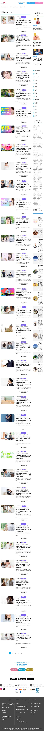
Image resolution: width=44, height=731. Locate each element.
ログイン (29, 669)
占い (40, 163)
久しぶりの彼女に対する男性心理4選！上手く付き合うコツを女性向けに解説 (23, 439)
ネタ (34, 147)
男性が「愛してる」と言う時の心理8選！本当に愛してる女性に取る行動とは (23, 548)
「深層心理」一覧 (22, 7)
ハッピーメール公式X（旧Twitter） (36, 703)
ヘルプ (3, 721)
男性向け (26, 73)
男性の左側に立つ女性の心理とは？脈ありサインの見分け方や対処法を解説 (23, 241)
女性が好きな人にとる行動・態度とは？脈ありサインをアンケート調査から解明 (23, 204)
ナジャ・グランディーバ (37, 145)
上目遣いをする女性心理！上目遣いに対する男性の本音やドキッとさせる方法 (23, 312)
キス (34, 138)
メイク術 (35, 156)
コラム (36, 73)
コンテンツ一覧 (32, 712)
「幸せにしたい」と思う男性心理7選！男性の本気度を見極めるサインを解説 (23, 457)
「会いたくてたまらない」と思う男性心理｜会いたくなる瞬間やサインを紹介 (23, 475)
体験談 (35, 161)
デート (41, 143)
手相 (34, 177)
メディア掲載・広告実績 (20, 721)
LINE (34, 125)
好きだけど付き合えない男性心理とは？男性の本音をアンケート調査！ (23, 132)
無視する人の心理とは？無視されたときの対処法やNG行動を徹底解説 (23, 276)
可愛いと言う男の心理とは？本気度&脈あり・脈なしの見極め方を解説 (23, 366)
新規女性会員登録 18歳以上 (6, 716)
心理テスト (39, 172)
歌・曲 (35, 181)
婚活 (36, 86)
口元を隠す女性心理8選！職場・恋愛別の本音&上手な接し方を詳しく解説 (23, 77)
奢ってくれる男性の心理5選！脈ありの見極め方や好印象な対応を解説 (23, 511)
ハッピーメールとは (5, 707)
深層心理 (23, 35)
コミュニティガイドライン (20, 712)
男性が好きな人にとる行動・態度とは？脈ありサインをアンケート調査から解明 (23, 294)
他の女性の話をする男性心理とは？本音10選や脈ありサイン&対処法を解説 (23, 22)
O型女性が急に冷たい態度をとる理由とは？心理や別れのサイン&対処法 (23, 584)
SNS (38, 125)
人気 (41, 159)
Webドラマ (35, 127)
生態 (22, 146)
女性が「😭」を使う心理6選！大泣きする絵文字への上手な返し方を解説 (23, 331)
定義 (36, 90)
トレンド (37, 77)
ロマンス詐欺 (36, 159)
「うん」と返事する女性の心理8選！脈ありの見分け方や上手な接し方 (23, 639)
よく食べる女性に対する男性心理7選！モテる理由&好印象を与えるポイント (23, 59)
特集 (36, 109)
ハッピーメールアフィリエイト (35, 710)
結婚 (34, 193)
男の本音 (26, 37)
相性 (40, 188)
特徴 (36, 106)
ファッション (36, 152)
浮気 (39, 181)
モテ (17, 55)
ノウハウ (39, 147)
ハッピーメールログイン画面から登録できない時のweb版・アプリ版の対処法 (37, 29)
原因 (17, 272)
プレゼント (35, 154)
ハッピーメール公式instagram (35, 705)
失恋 (36, 83)
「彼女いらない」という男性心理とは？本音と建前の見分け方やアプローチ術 (23, 420)
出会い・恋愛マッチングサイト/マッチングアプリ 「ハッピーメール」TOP (8, 704)
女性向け (18, 37)
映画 (38, 179)
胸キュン (39, 193)
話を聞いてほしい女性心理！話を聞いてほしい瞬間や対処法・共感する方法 (23, 620)
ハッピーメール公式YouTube (34, 706)
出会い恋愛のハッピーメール (6, 7)
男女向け (25, 272)
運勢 (38, 199)
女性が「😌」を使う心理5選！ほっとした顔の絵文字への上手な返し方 (23, 259)
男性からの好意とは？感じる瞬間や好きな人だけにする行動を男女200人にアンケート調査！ (23, 150)
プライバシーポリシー (19, 705)
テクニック (18, 219)
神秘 (36, 112)
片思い (36, 103)
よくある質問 (4, 712)
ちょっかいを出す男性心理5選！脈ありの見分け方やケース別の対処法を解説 (23, 186)
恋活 (36, 96)
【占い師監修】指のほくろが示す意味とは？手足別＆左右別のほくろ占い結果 (37, 44)
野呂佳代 (35, 204)
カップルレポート (19, 716)
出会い (35, 25)
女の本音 (18, 73)
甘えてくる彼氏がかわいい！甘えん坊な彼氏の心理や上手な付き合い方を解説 (23, 168)
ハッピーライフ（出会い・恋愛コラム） (22, 723)
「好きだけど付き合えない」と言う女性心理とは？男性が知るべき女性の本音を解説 (23, 113)
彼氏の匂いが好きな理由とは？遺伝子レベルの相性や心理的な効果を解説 (23, 566)
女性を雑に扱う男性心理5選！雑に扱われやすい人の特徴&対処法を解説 (23, 41)
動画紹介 (35, 163)
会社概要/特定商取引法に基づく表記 (21, 707)
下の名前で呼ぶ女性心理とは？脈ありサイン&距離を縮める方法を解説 (23, 223)
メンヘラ (40, 156)
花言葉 (35, 197)
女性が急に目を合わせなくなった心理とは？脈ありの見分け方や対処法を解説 (23, 384)
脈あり (35, 195)
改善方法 (39, 177)
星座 (34, 179)
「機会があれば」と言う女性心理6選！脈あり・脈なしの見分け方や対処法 (23, 348)
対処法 (22, 37)
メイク (41, 154)
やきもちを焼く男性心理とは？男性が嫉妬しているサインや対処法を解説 (23, 402)
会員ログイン (4, 719)
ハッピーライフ (15, 7)
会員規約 (17, 703)
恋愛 (36, 93)
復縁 (34, 172)
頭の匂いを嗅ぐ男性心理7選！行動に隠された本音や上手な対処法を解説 (23, 493)
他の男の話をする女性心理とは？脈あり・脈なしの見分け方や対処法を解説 (23, 529)
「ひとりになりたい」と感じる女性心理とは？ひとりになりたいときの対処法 (23, 602)
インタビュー (36, 134)
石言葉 (35, 190)
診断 (36, 116)
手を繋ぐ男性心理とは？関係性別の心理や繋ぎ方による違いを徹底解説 (23, 95)
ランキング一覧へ (38, 65)
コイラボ (39, 138)
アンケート (37, 70)
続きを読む (23, 31)
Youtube (35, 129)
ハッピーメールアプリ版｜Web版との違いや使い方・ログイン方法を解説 (37, 59)
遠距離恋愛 (35, 202)
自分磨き (40, 195)
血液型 (40, 197)
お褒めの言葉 (18, 719)
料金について (4, 710)
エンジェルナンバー (37, 136)
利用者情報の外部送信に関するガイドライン (22, 710)
